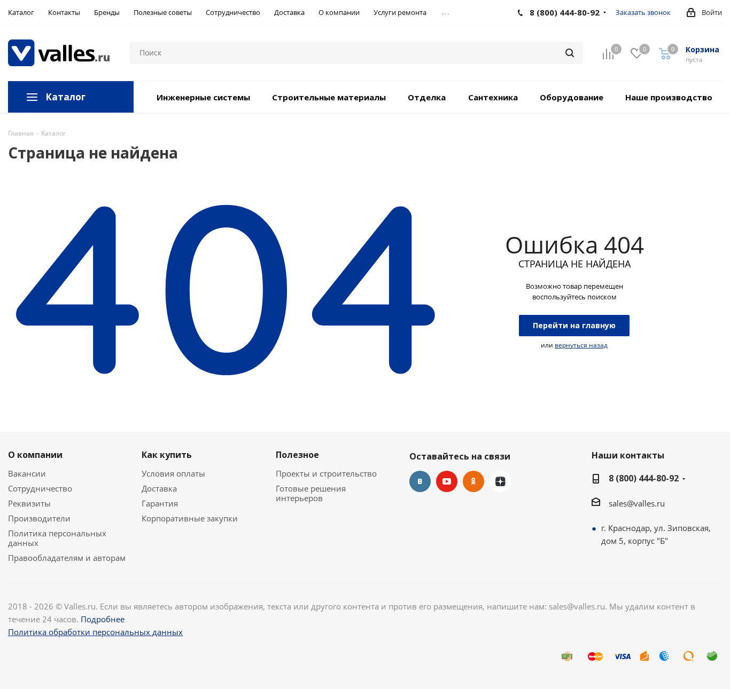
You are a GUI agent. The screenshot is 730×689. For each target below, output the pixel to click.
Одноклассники (473, 481)
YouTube (446, 481)
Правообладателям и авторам (67, 557)
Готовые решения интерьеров (311, 493)
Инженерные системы (203, 97)
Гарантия (160, 503)
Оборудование (571, 97)
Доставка (159, 488)
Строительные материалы (329, 97)
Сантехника (493, 97)
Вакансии (27, 473)
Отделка (427, 97)
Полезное (297, 455)
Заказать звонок (643, 12)
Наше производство (668, 97)
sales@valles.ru (637, 503)
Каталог (65, 97)
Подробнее (103, 619)
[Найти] (570, 53)
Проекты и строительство (326, 473)
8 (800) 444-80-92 (644, 478)
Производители (39, 518)
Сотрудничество (40, 488)
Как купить (167, 455)
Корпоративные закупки (190, 518)
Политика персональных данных (57, 538)
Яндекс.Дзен (500, 481)
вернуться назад (581, 345)
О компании (35, 455)
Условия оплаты (173, 473)
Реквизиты (29, 503)
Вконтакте (420, 481)
